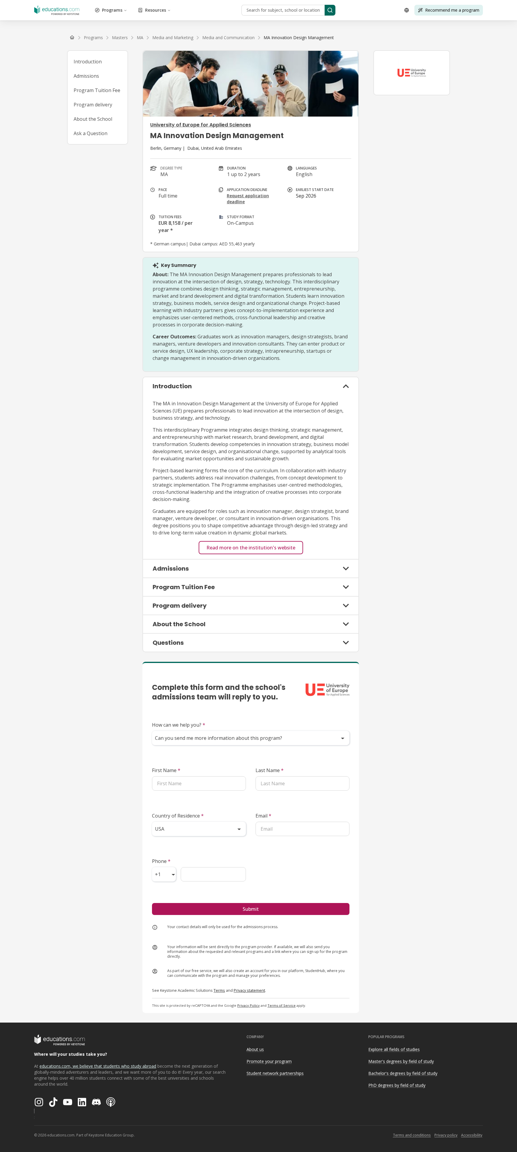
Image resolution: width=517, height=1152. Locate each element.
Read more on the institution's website (250, 547)
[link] (299, 38)
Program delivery (93, 104)
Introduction (88, 61)
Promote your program (269, 1061)
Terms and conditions (412, 1135)
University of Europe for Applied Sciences (200, 124)
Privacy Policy (248, 1005)
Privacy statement (249, 990)
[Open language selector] (406, 10)
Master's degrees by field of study (401, 1061)
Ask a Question (90, 133)
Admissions (86, 76)
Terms (219, 990)
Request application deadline (248, 198)
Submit (251, 909)
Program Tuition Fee (97, 90)
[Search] (330, 10)
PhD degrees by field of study (396, 1085)
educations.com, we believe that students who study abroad (97, 1066)
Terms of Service (281, 1005)
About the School (93, 119)
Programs (112, 10)
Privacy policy (445, 1135)
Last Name (270, 770)
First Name (166, 770)
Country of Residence (178, 815)
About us (255, 1049)
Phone (161, 861)
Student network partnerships (275, 1073)
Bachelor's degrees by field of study (402, 1073)
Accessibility (471, 1135)
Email (263, 815)
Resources (155, 10)
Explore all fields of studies (394, 1049)
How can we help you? (178, 725)
